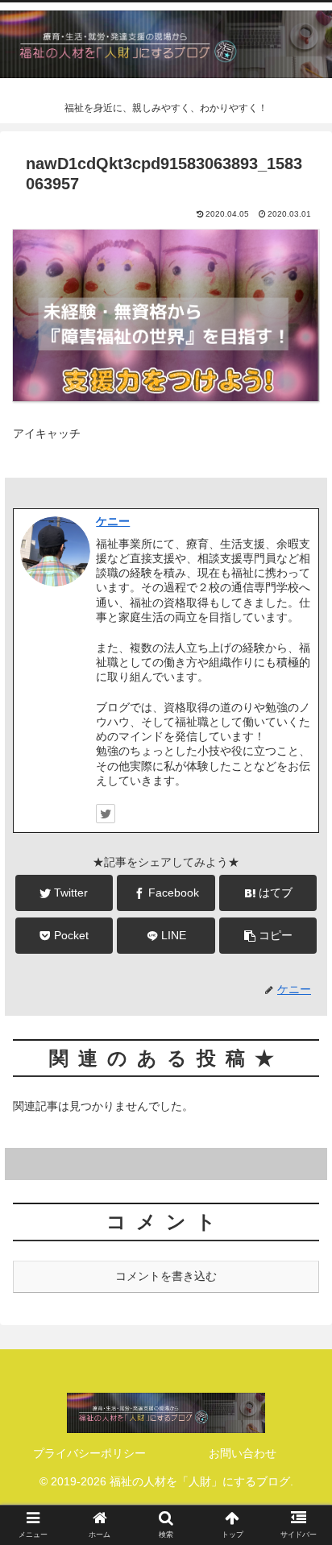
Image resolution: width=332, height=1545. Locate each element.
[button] (298, 1367)
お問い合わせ (242, 1453)
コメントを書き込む (166, 1276)
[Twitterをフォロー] (105, 813)
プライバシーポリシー (89, 1453)
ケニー (113, 521)
